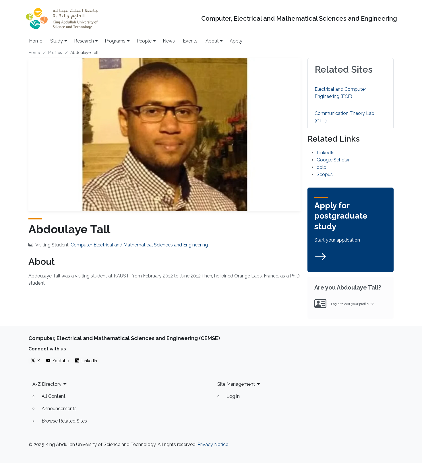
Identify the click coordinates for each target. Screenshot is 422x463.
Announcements (59, 408)
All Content (53, 396)
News (169, 41)
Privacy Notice (213, 444)
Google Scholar (333, 160)
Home (35, 41)
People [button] (144, 41)
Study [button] (56, 41)
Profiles (55, 52)
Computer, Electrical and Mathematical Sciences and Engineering (299, 18)
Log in (233, 396)
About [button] (212, 41)
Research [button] (84, 41)
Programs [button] (115, 41)
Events (190, 41)
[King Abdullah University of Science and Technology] (61, 18)
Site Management (236, 384)
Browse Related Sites (64, 421)
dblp (321, 167)
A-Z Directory (46, 384)
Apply (236, 41)
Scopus (325, 174)
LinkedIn (325, 152)
